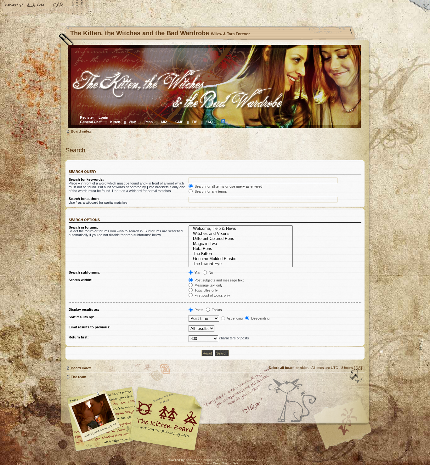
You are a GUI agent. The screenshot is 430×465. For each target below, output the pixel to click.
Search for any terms (210, 191)
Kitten (115, 122)
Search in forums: (83, 227)
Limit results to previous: (89, 327)
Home (14, 5)
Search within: (81, 280)
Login (103, 117)
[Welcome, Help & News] (240, 228)
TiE (194, 122)
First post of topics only (212, 295)
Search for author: (84, 199)
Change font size (36, 5)
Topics (216, 310)
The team (78, 377)
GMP (179, 122)
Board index (214, 86)
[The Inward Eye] (240, 263)
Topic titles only (206, 290)
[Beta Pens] (240, 248)
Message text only (208, 285)
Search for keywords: (86, 179)
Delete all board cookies (288, 368)
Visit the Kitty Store (346, 433)
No (210, 273)
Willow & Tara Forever (166, 417)
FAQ (58, 5)
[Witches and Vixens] (240, 233)
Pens (148, 122)
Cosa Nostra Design (228, 463)
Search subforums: (84, 272)
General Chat (91, 122)
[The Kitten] (240, 253)
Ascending (234, 318)
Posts (198, 310)
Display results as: (84, 309)
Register (87, 117)
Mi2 (164, 122)
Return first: (79, 337)
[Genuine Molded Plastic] (240, 258)
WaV (132, 122)
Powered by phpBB (181, 460)
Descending (259, 318)
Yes (197, 273)
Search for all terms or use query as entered (228, 186)
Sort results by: (81, 317)
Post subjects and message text (219, 280)
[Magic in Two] (240, 243)
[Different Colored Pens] (240, 238)
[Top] (357, 376)
